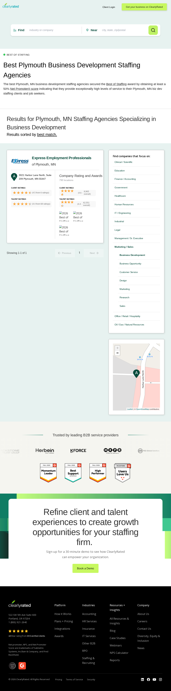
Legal (117, 230)
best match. (47, 134)
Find (21, 30)
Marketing (125, 289)
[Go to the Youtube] (148, 680)
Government (121, 187)
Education (120, 170)
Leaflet (130, 409)
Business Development (132, 255)
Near (94, 30)
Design (123, 280)
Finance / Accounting (125, 179)
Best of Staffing (116, 84)
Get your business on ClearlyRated (144, 7)
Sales (122, 306)
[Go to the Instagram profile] (160, 680)
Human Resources (124, 204)
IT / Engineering (123, 213)
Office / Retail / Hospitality (127, 316)
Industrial (119, 221)
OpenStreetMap (142, 409)
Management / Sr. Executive (129, 238)
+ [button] (117, 348)
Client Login (109, 7)
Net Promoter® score (24, 88)
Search (153, 30)
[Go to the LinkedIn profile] (142, 680)
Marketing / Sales (124, 246)
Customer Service (129, 272)
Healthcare (120, 196)
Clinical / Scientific (123, 162)
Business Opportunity (130, 263)
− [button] (117, 353)
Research (124, 297)
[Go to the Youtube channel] (154, 680)
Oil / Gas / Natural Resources (129, 324)
